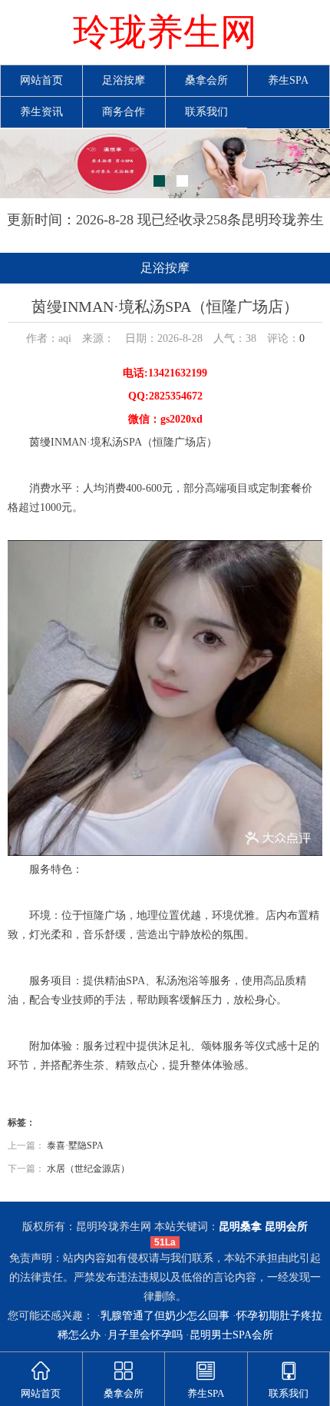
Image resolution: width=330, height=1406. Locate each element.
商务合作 (123, 112)
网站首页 (41, 80)
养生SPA (288, 80)
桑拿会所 (206, 80)
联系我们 (206, 112)
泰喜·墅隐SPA (75, 1145)
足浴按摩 (123, 80)
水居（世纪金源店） (88, 1168)
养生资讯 (41, 112)
